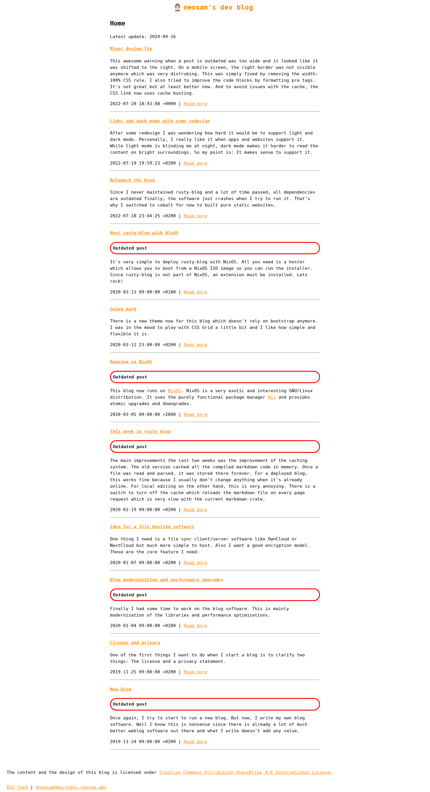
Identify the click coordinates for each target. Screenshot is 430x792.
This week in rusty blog (140, 431)
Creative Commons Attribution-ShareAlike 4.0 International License (245, 772)
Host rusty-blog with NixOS (144, 232)
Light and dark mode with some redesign (160, 120)
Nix (272, 397)
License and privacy (135, 642)
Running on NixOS (131, 361)
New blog (120, 689)
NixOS (174, 390)
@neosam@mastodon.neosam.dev (71, 787)
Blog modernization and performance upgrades (166, 579)
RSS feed (17, 787)
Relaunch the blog (132, 179)
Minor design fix (131, 48)
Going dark (123, 308)
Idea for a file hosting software (152, 526)
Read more (195, 103)
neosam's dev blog (218, 7)
